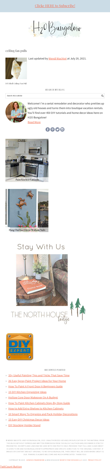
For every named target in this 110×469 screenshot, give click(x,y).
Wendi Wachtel (58, 58)
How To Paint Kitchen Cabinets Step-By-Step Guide (39, 403)
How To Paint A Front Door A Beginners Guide (35, 386)
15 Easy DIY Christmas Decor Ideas (28, 419)
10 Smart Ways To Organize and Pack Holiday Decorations (42, 414)
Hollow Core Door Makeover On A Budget (33, 397)
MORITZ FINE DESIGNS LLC (71, 460)
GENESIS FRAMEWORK (35, 460)
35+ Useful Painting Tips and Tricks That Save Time (38, 375)
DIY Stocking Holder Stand (24, 425)
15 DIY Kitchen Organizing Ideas (27, 392)
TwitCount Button (11, 466)
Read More (34, 122)
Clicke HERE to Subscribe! (55, 5)
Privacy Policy (94, 460)
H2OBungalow (54, 27)
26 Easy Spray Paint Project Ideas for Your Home (37, 381)
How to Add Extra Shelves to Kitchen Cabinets (35, 408)
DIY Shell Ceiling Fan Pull (15, 83)
